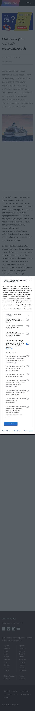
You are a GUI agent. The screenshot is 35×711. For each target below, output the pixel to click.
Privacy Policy (28, 431)
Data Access (17, 431)
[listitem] (17, 315)
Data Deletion (6, 431)
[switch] (27, 320)
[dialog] (17, 355)
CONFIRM (11, 423)
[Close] (31, 280)
